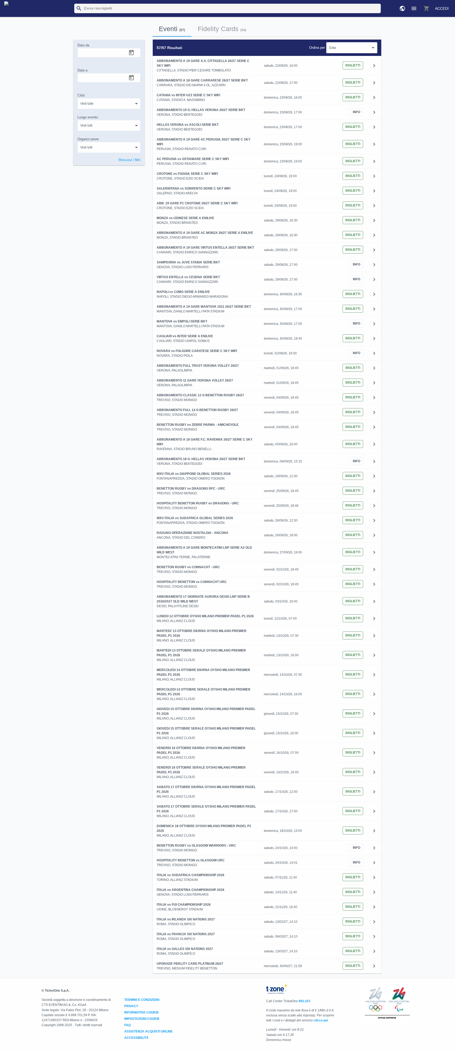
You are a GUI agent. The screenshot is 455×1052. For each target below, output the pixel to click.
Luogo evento (87, 117)
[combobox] (109, 103)
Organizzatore (88, 139)
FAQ (127, 1025)
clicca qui (321, 1020)
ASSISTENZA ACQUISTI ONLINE (148, 1031)
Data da (83, 45)
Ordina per (317, 48)
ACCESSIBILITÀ (136, 1038)
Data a (82, 70)
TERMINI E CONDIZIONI (141, 1000)
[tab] (171, 29)
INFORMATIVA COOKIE (141, 1012)
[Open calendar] (131, 52)
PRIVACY (131, 1006)
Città (81, 95)
